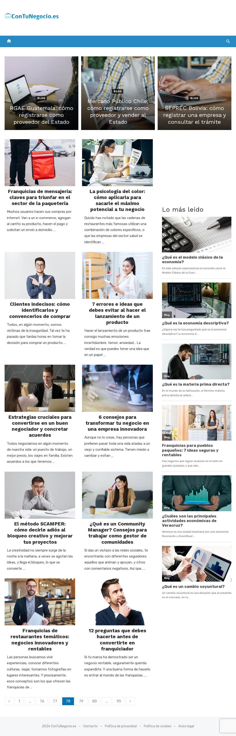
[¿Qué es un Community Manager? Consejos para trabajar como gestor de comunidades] (117, 495)
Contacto (90, 726)
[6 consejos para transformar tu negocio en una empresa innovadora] (117, 388)
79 (81, 701)
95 (119, 701)
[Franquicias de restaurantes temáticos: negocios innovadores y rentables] (40, 601)
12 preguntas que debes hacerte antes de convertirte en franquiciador (117, 640)
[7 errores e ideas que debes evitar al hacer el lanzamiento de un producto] (117, 275)
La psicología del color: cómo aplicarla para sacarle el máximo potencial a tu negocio (117, 200)
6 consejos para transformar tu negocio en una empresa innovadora (117, 423)
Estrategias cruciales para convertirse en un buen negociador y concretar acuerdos (39, 426)
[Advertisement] (147, 16)
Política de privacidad (121, 726)
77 (55, 701)
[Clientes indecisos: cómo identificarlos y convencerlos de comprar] (40, 275)
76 (42, 701)
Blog (41, 98)
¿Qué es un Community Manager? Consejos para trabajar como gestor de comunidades (117, 533)
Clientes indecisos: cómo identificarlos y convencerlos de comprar (40, 310)
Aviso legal (186, 726)
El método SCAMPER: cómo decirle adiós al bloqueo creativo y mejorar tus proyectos (40, 533)
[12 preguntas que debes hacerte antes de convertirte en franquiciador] (117, 601)
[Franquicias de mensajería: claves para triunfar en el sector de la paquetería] (40, 162)
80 (94, 701)
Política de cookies (157, 726)
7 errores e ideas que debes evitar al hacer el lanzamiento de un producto (117, 313)
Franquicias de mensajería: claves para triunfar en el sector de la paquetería (40, 197)
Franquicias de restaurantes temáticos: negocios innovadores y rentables (40, 640)
